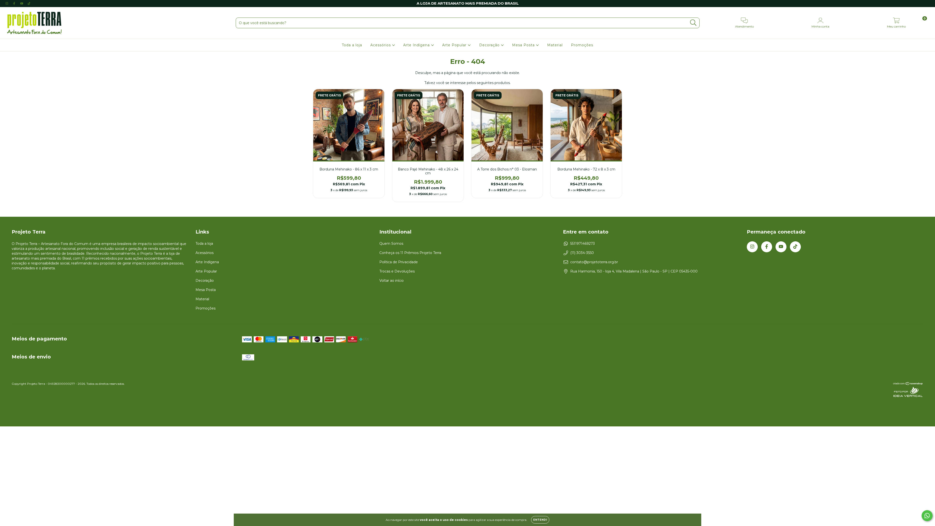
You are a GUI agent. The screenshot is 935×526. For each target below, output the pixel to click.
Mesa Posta (524, 45)
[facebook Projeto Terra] (14, 3)
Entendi (540, 519)
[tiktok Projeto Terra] (29, 3)
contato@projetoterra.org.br (594, 262)
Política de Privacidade (398, 262)
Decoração (490, 45)
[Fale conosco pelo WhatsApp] (927, 515)
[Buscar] (693, 22)
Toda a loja (352, 45)
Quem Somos (391, 243)
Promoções (582, 45)
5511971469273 (582, 243)
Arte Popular (455, 45)
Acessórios (381, 45)
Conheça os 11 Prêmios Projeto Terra (410, 253)
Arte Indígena (417, 45)
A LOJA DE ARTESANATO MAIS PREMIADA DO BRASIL (468, 3)
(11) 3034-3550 (582, 253)
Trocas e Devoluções (397, 271)
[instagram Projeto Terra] (7, 3)
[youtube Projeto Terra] (22, 3)
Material (555, 45)
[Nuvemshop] (908, 384)
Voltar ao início (391, 280)
